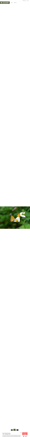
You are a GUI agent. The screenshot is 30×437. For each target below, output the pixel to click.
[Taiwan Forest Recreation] (5, 2)
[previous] (2, 218)
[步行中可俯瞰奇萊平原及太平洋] (12, 430)
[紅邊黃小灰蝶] (14, 430)
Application (15, 2)
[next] (27, 218)
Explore (12, 2)
